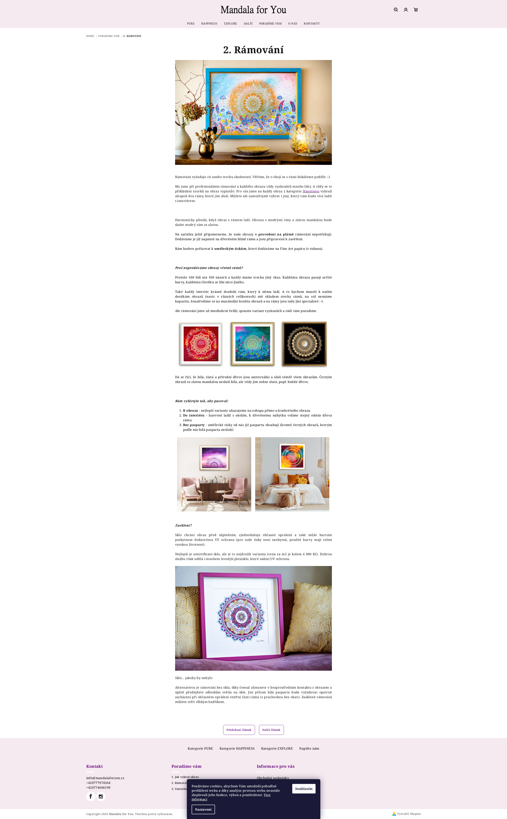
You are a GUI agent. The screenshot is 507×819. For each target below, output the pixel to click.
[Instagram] (100, 796)
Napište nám (309, 748)
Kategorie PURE (200, 748)
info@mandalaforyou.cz (105, 778)
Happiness (311, 191)
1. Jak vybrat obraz (185, 777)
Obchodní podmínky (273, 778)
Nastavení (203, 809)
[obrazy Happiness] (319, 191)
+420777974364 (98, 783)
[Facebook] (90, 796)
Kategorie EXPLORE (277, 748)
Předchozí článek (239, 730)
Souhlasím (304, 789)
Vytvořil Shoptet (409, 814)
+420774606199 (98, 787)
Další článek (271, 730)
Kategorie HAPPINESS (237, 748)
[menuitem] (191, 23)
